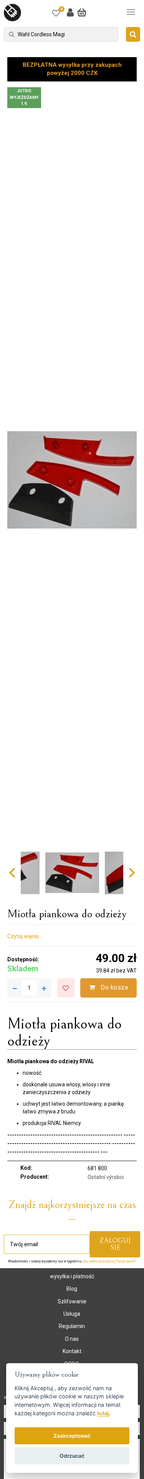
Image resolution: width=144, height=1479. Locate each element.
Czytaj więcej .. (24, 936)
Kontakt (72, 1351)
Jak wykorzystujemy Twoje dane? (109, 1261)
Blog (71, 1289)
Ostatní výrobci (106, 1177)
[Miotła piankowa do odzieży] (72, 480)
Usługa (71, 1314)
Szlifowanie (72, 1301)
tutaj (103, 1413)
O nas (72, 1339)
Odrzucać (72, 1456)
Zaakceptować (72, 1436)
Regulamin (72, 1326)
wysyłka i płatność (72, 1276)
